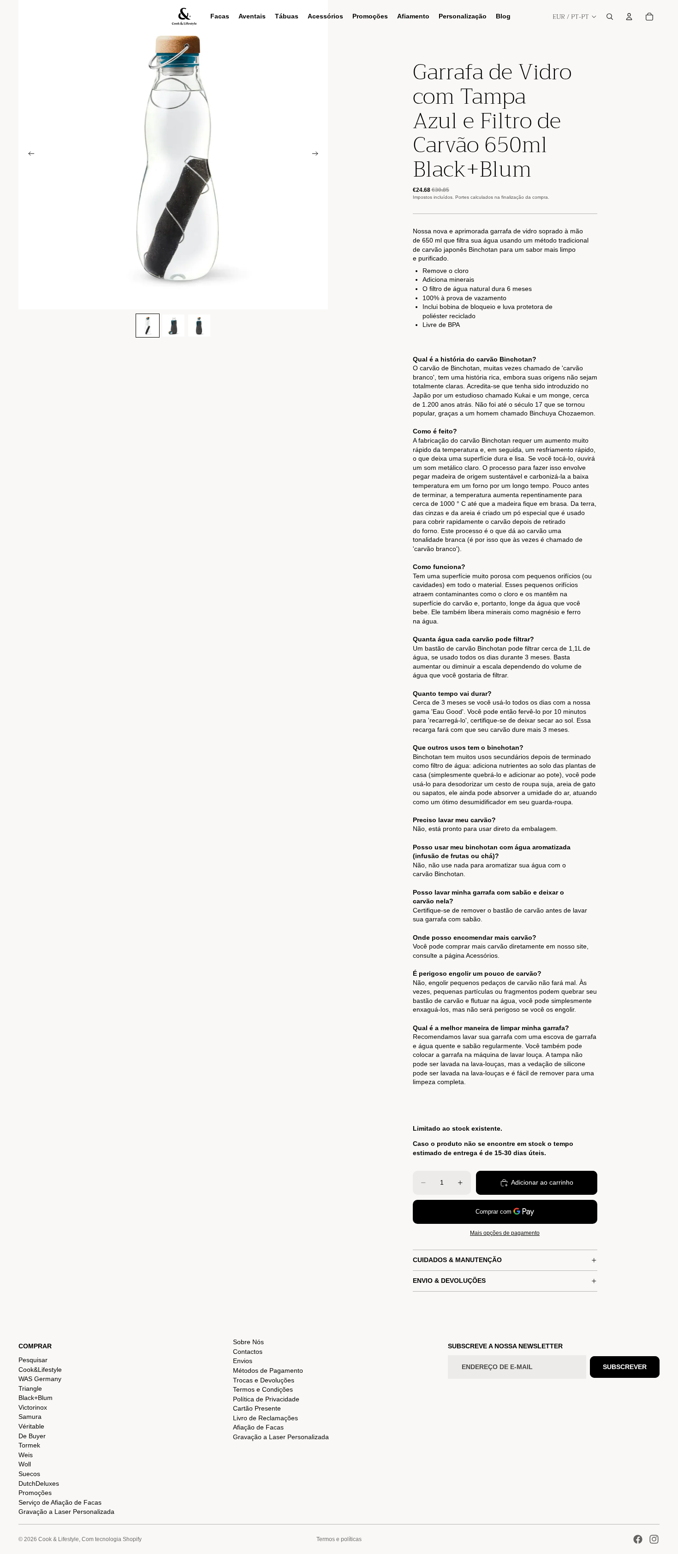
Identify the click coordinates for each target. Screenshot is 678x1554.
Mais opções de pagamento (505, 1233)
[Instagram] (654, 1539)
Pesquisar (33, 1360)
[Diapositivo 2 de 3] (173, 325)
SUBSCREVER (625, 1366)
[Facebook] (637, 1539)
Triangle (30, 1388)
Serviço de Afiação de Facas (59, 1502)
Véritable (31, 1426)
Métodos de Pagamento (268, 1370)
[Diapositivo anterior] (28, 155)
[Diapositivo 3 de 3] (199, 325)
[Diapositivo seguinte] (318, 155)
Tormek (29, 1445)
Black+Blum (35, 1397)
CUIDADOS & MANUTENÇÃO (457, 1259)
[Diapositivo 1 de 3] (148, 325)
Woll (24, 1464)
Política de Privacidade (266, 1399)
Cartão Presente (257, 1408)
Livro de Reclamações (265, 1418)
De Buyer (32, 1436)
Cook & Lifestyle (58, 1539)
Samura (30, 1416)
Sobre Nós (248, 1342)
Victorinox (32, 1407)
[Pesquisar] (610, 16)
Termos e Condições (263, 1389)
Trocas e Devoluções (263, 1380)
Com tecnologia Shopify (112, 1539)
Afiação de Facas (258, 1427)
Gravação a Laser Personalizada (66, 1511)
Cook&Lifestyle (40, 1369)
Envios (242, 1360)
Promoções (35, 1492)
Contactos (247, 1351)
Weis (25, 1455)
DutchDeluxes (38, 1483)
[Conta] (629, 16)
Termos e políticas (339, 1539)
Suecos (29, 1473)
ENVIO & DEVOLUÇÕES (449, 1280)
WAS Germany (39, 1378)
